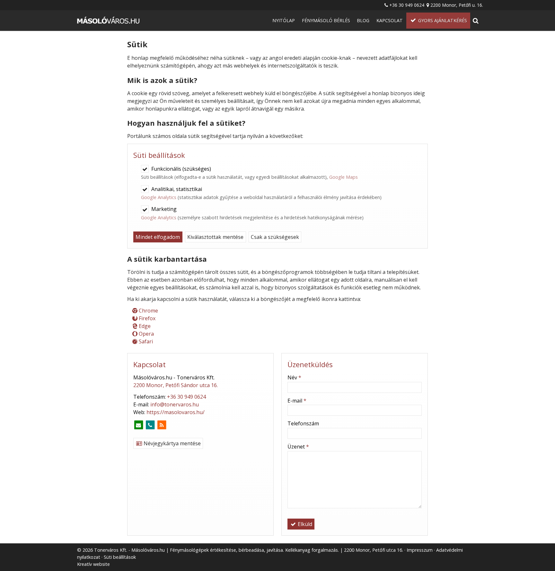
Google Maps (343, 177)
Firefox (146, 318)
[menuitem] (109, 21)
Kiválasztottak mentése (215, 236)
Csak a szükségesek (275, 236)
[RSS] (161, 425)
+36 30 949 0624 (406, 5)
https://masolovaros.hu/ (175, 412)
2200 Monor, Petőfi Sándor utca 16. (175, 385)
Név (294, 377)
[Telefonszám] (150, 425)
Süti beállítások (120, 557)
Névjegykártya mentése (171, 443)
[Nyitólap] (109, 21)
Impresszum (420, 550)
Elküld (304, 524)
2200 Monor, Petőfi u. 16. (456, 5)
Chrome (147, 310)
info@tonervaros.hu (174, 404)
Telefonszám (303, 423)
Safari (145, 341)
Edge (144, 326)
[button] (475, 21)
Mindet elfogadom (158, 236)
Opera (145, 333)
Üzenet (298, 446)
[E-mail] (138, 425)
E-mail (296, 400)
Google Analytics (158, 197)
